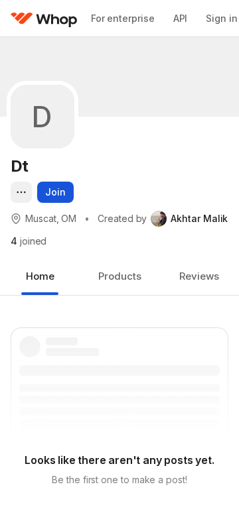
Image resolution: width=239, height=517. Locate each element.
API (180, 18)
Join (55, 192)
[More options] (21, 192)
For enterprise (123, 18)
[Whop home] (44, 18)
